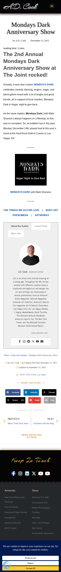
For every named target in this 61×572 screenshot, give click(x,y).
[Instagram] (24, 341)
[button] (13, 392)
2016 (28, 375)
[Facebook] (19, 341)
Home (6, 355)
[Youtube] (37, 341)
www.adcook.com (39, 333)
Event (33, 375)
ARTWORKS (42, 215)
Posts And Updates (19, 355)
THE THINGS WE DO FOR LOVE (21, 210)
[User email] (41, 341)
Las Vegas (41, 375)
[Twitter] (33, 341)
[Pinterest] (28, 341)
